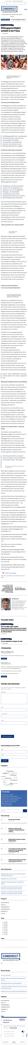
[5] (14, 405)
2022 (4, 929)
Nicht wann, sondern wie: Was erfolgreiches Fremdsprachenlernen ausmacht (16, 830)
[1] (12, 116)
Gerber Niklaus (3, 891)
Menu (25, 9)
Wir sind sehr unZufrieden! (14, 819)
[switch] (23, 1031)
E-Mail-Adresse (4, 713)
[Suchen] (25, 810)
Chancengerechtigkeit (8, 575)
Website (2, 720)
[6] (23, 423)
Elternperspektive (5, 909)
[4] (24, 257)
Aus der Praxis (4, 902)
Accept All (22, 1042)
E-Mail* (2, 754)
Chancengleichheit (17, 575)
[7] (24, 452)
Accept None (5, 1042)
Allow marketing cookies (9, 1036)
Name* (2, 749)
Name (2, 707)
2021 (4, 930)
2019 (4, 934)
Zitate (2, 913)
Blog (2, 25)
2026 (4, 922)
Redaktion (5, 633)
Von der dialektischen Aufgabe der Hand (11, 641)
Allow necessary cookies (9, 1031)
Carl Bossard (5, 33)
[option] (19, 19)
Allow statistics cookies (9, 1033)
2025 (4, 924)
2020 (4, 932)
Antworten (4, 658)
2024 (4, 925)
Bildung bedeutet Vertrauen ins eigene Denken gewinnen (11, 983)
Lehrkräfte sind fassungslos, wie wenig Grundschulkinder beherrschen (17, 860)
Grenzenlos (3, 911)
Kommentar (3, 692)
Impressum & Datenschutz (18, 1)
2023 (4, 927)
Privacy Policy (13, 1027)
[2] (13, 173)
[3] (17, 251)
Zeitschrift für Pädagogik (19, 559)
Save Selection (14, 1042)
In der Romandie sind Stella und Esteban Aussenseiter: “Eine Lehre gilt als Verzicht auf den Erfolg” (17, 850)
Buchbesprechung (5, 907)
